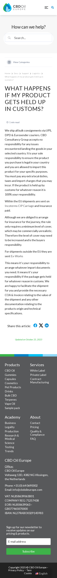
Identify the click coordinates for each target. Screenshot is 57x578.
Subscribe (28, 551)
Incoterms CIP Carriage (19, 206)
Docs (16, 73)
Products (12, 364)
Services (37, 364)
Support (25, 73)
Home (7, 73)
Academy (12, 417)
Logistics (36, 73)
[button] (46, 7)
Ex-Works (17, 256)
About (35, 417)
